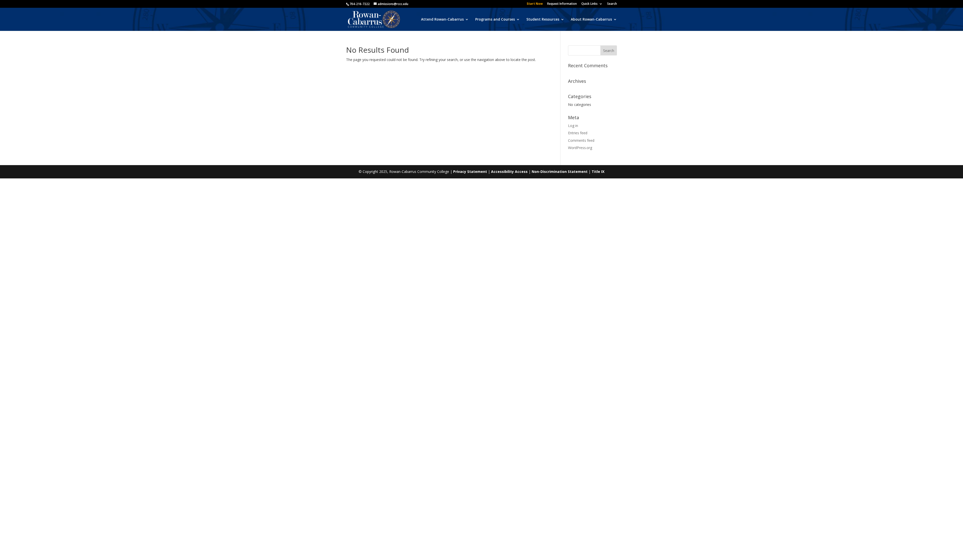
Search (612, 4)
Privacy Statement (470, 171)
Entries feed (577, 132)
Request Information (562, 4)
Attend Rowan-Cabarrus (442, 20)
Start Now (535, 4)
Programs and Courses (495, 20)
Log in (573, 125)
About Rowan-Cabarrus (591, 20)
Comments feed (581, 140)
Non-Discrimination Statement (560, 171)
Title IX (598, 171)
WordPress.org (580, 147)
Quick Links (589, 4)
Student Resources (542, 20)
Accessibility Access (509, 171)
